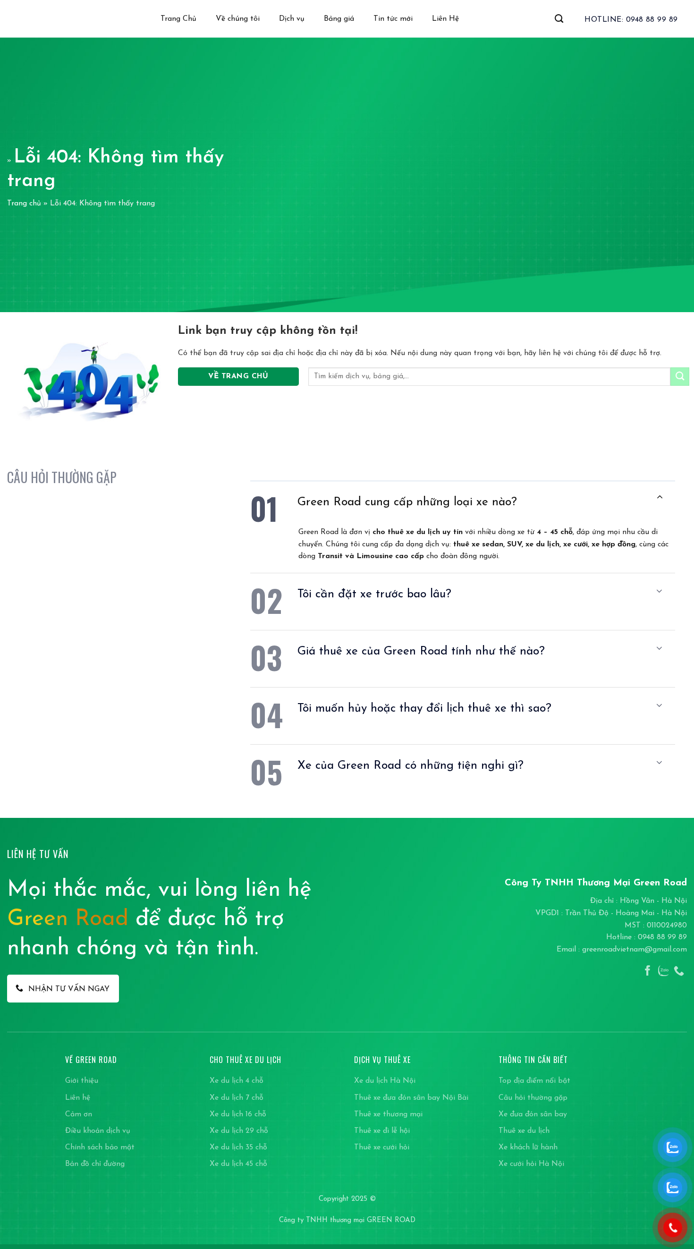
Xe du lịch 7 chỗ (236, 1098)
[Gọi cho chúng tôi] (679, 971)
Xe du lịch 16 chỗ (238, 1114)
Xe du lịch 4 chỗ (236, 1081)
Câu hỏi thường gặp (533, 1098)
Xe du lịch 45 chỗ (238, 1164)
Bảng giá (339, 19)
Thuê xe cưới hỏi (381, 1147)
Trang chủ (24, 203)
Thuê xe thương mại (388, 1114)
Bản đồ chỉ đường (95, 1164)
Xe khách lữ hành (528, 1147)
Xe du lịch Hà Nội (384, 1081)
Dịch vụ (292, 19)
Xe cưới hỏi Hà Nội (531, 1164)
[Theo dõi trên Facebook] (648, 971)
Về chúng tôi (238, 19)
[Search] (559, 19)
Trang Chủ (178, 19)
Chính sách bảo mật (100, 1147)
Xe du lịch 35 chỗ (238, 1147)
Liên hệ (77, 1098)
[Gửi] (679, 376)
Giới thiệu (81, 1081)
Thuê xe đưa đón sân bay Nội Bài (411, 1098)
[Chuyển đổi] (659, 497)
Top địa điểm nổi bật (534, 1081)
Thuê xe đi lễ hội (382, 1131)
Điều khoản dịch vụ (97, 1131)
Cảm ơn (78, 1114)
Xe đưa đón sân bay (533, 1114)
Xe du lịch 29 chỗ (239, 1131)
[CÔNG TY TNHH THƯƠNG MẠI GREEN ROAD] (32, 19)
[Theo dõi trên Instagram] (663, 971)
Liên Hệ (445, 19)
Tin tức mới (393, 19)
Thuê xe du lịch (524, 1131)
